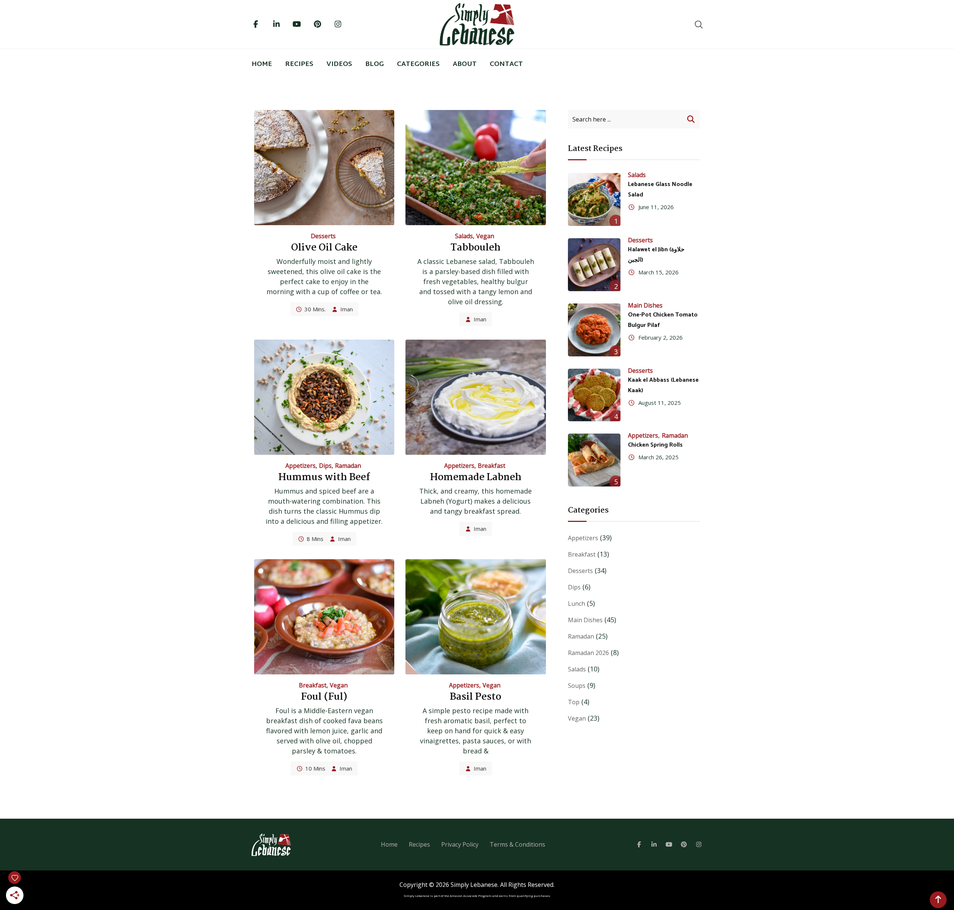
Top (573, 702)
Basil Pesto (475, 697)
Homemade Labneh (475, 477)
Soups (576, 685)
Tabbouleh (475, 248)
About (465, 64)
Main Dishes (645, 305)
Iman (346, 309)
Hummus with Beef (324, 477)
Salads (464, 236)
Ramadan (348, 466)
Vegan (485, 236)
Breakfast (491, 466)
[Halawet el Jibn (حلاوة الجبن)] (594, 264)
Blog (374, 64)
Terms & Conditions (517, 844)
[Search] (699, 24)
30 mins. (315, 309)
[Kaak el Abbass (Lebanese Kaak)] (594, 395)
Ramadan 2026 (588, 653)
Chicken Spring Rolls (655, 445)
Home (262, 64)
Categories (418, 64)
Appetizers (300, 466)
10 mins (315, 768)
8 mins (315, 538)
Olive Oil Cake (324, 248)
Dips (325, 466)
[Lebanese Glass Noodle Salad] (594, 199)
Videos (339, 64)
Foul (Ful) (324, 697)
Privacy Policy (459, 844)
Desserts (323, 236)
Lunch (576, 603)
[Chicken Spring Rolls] (594, 460)
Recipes (299, 64)
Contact (506, 64)
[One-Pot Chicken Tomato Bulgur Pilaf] (594, 329)
